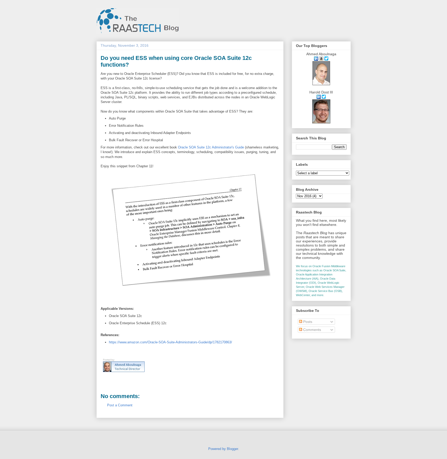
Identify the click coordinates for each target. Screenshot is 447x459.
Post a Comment (119, 405)
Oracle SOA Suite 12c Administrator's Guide (211, 147)
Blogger (232, 449)
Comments (311, 330)
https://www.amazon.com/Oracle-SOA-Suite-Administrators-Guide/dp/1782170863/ (170, 342)
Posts (307, 322)
